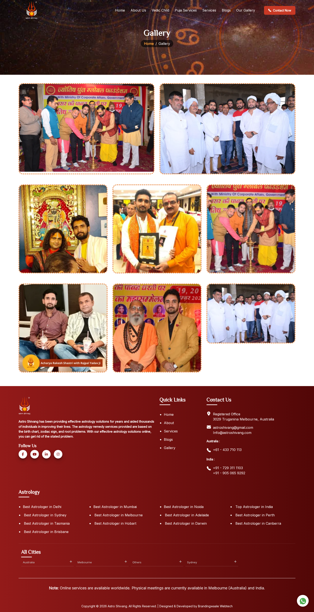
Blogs (226, 10)
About (169, 423)
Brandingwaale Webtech (215, 606)
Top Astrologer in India (253, 507)
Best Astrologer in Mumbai (115, 507)
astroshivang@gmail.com (233, 427)
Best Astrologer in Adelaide (186, 515)
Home (120, 10)
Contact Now (282, 10)
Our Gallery (245, 10)
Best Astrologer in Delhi (42, 507)
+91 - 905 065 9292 (229, 473)
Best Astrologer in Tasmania (46, 523)
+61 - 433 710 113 (227, 450)
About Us (138, 10)
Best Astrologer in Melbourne (118, 515)
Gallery (169, 448)
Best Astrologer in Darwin (185, 523)
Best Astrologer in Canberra (257, 523)
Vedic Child (160, 10)
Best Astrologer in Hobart (114, 523)
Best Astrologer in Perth (254, 515)
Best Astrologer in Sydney (44, 515)
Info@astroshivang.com (232, 432)
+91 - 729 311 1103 (228, 468)
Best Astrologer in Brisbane (46, 532)
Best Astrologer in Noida (184, 507)
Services (209, 10)
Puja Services (186, 10)
